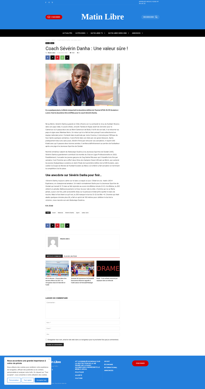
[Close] (49, 359)
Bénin (53, 40)
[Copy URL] (67, 57)
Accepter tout (41, 380)
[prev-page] (46, 289)
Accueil (47, 40)
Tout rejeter (28, 380)
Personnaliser (14, 380)
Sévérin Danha (69, 212)
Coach (54, 212)
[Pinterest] (57, 57)
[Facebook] (46, 2)
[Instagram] (49, 2)
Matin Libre (51, 53)
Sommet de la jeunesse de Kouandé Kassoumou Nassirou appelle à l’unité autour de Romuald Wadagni (82, 280)
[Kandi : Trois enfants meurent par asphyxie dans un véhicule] (108, 269)
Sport (52, 43)
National (60, 212)
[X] (52, 2)
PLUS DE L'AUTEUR (70, 256)
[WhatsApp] (62, 57)
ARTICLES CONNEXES (54, 256)
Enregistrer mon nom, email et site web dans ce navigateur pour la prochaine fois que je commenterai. (83, 339)
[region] (27, 371)
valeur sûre (85, 212)
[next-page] (50, 289)
